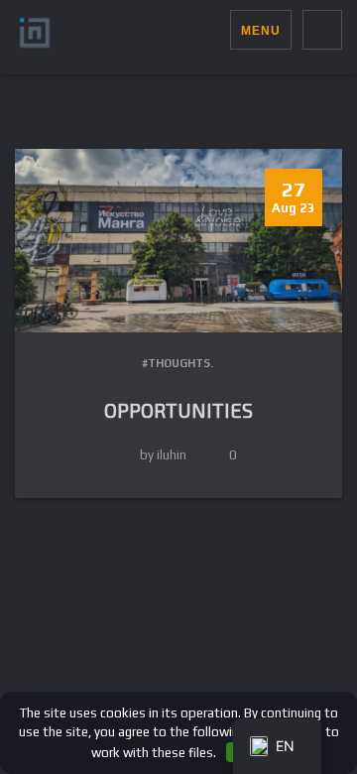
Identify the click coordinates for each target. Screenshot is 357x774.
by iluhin (163, 455)
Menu (261, 31)
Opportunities (178, 410)
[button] (214, 30)
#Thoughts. (177, 363)
